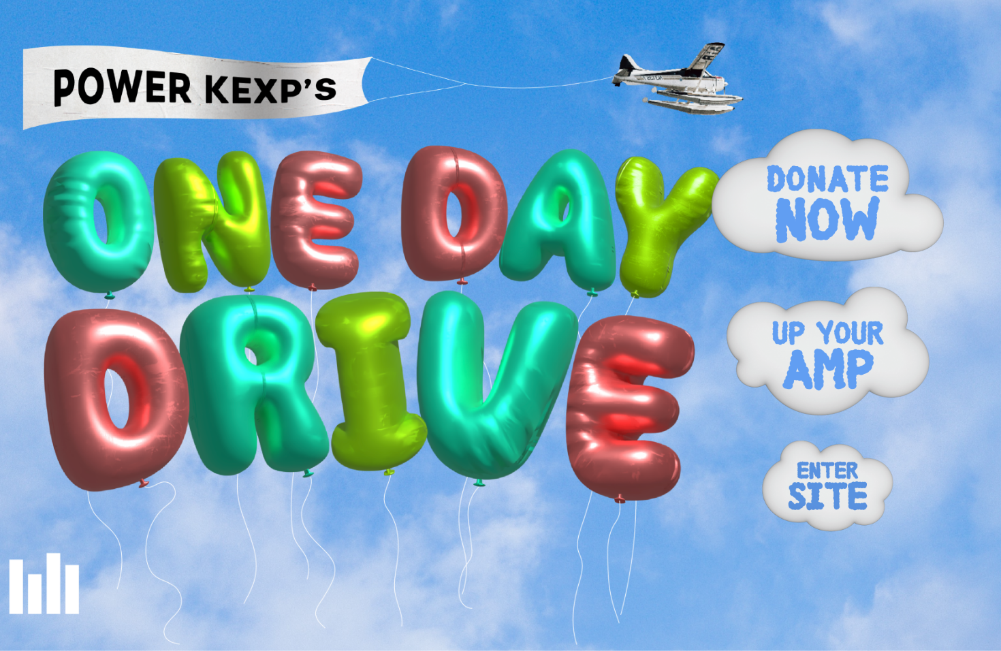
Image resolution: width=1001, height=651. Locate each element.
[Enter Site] (827, 486)
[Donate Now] (828, 195)
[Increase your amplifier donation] (828, 351)
